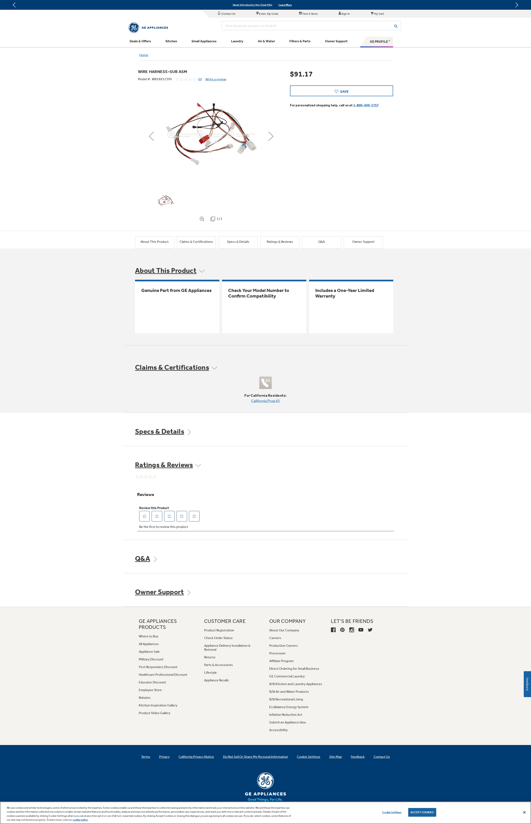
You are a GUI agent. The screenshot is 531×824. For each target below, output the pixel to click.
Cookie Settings (391, 812)
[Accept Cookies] (524, 812)
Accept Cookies (422, 812)
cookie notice (80, 819)
